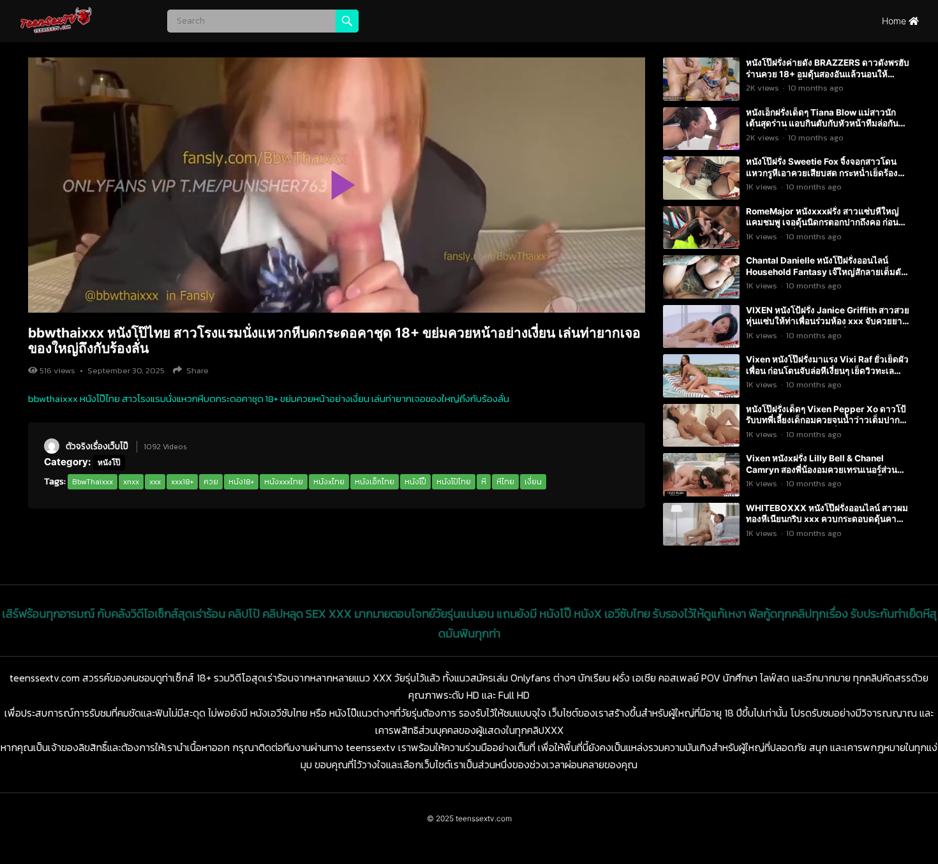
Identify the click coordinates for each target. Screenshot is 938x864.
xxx (155, 482)
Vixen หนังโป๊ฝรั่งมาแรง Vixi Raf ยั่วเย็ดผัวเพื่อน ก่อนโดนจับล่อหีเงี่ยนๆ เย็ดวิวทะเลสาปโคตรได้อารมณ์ (827, 370)
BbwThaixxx (92, 482)
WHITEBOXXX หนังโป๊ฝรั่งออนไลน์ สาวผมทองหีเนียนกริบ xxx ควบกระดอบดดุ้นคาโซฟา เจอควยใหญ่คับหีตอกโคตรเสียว (827, 519)
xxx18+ (182, 482)
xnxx (131, 482)
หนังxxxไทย (283, 482)
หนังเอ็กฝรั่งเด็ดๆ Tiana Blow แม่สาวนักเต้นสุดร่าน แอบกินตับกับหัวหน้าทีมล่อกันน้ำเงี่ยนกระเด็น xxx (827, 123)
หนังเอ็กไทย (374, 482)
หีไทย (505, 482)
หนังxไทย (329, 482)
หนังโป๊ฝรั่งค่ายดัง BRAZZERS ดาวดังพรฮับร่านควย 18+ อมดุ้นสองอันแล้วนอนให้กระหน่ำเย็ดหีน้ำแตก (827, 73)
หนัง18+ (241, 482)
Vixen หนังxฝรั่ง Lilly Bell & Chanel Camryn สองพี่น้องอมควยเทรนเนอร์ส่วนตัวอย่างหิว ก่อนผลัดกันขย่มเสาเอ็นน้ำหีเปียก (821, 475)
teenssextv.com (484, 818)
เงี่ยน (533, 482)
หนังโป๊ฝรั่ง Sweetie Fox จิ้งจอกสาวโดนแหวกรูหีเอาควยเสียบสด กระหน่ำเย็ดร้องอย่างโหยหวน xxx (822, 172)
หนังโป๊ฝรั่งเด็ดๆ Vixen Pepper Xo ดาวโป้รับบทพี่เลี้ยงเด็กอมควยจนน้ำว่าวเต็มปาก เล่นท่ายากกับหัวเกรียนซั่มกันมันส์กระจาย (826, 420)
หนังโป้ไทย (453, 482)
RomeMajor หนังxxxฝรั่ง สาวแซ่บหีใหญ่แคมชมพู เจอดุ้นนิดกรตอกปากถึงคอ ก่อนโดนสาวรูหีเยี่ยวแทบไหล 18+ (822, 222)
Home (895, 20)
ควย (211, 482)
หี (483, 482)
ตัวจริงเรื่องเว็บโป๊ (97, 446)
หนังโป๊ (109, 462)
